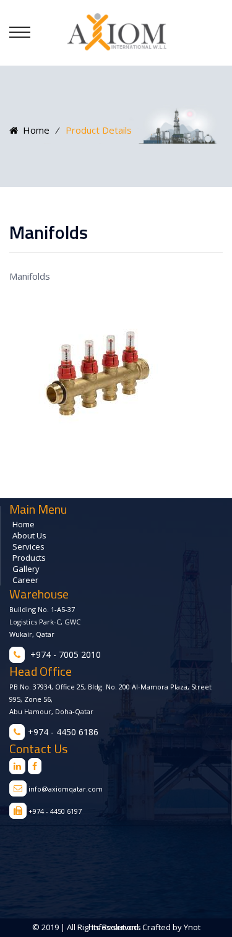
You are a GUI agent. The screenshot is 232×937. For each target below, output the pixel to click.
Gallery (26, 568)
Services (28, 546)
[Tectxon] (116, 32)
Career (25, 579)
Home (33, 130)
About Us (29, 535)
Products (29, 557)
